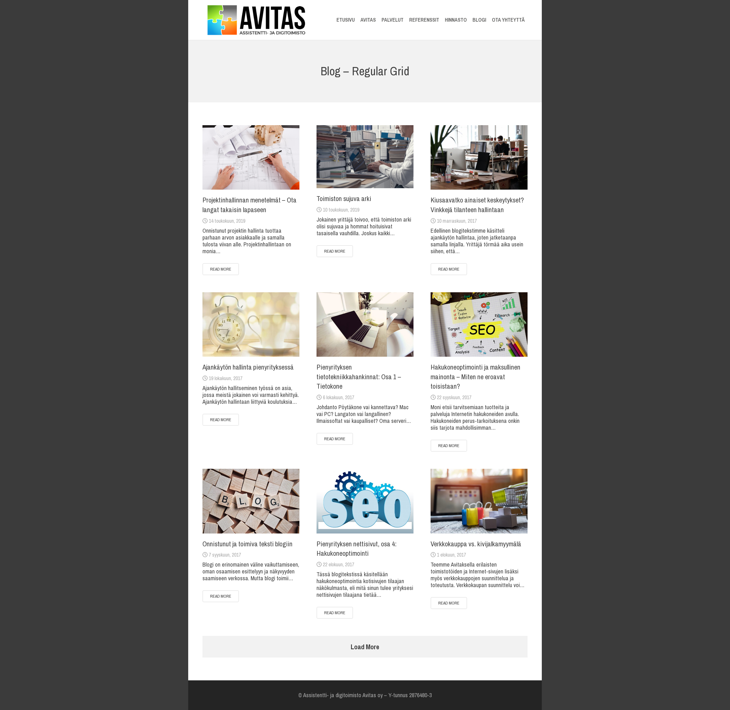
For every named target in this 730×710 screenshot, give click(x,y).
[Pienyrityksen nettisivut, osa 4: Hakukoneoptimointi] (365, 501)
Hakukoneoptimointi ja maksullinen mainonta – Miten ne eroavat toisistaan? (475, 376)
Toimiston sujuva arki (344, 198)
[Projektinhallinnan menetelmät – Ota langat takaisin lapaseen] (250, 157)
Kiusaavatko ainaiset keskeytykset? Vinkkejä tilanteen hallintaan (477, 204)
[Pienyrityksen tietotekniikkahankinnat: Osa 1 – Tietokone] (365, 324)
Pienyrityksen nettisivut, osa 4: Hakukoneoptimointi (357, 548)
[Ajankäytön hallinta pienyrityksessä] (250, 324)
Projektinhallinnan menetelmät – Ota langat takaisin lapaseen (249, 204)
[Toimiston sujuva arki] (365, 156)
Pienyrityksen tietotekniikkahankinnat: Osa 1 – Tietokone (359, 376)
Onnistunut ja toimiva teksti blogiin (247, 543)
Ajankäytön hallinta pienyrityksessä (248, 367)
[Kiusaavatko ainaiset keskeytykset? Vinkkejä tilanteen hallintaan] (479, 157)
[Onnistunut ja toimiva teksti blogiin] (250, 501)
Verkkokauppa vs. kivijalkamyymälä (476, 543)
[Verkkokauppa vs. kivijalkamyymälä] (479, 501)
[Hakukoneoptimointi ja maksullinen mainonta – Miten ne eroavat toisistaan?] (479, 324)
